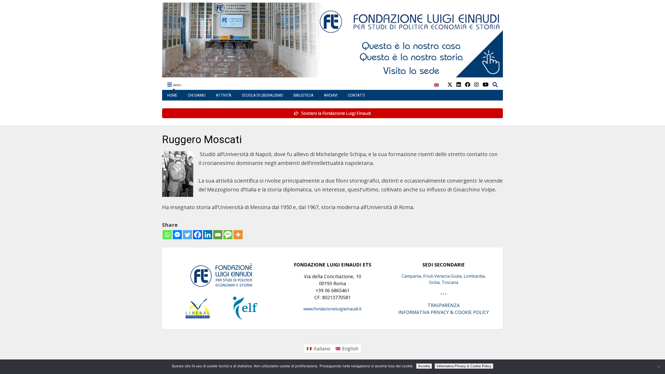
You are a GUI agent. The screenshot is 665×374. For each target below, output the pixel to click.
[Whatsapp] (167, 234)
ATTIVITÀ (223, 95)
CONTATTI (356, 95)
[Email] (217, 234)
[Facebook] (197, 234)
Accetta (424, 366)
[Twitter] (187, 234)
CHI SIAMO (196, 95)
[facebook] (467, 84)
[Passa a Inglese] (436, 87)
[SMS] (227, 234)
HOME (172, 95)
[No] (658, 366)
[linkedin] (458, 84)
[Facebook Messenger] (177, 234)
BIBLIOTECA (304, 95)
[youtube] (486, 84)
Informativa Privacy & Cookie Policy (464, 366)
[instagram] (476, 84)
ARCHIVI (330, 95)
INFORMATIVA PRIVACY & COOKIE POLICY (443, 312)
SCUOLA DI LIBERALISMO (262, 95)
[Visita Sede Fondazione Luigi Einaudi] (332, 74)
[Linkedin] (207, 234)
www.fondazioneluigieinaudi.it (332, 309)
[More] (238, 234)
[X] (450, 84)
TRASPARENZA (444, 305)
